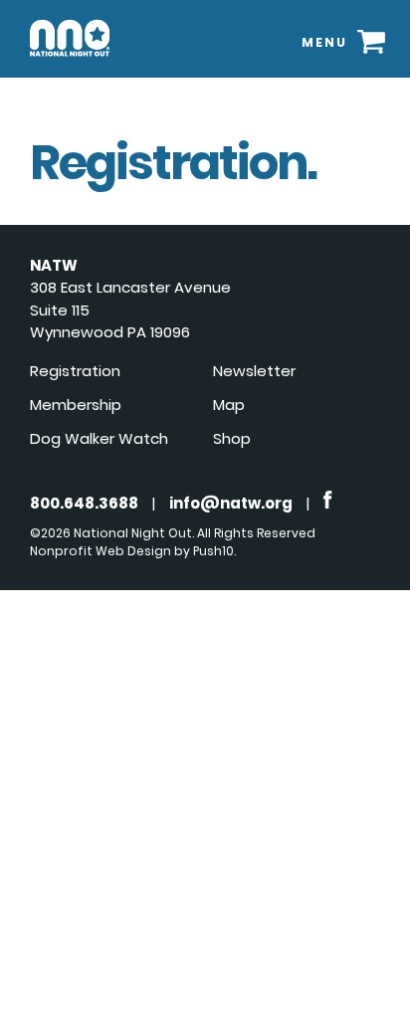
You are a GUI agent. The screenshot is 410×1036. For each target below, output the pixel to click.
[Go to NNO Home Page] (69, 60)
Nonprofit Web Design (100, 550)
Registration (75, 370)
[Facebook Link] (327, 503)
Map (229, 404)
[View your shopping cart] (371, 41)
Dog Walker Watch (99, 438)
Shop (232, 438)
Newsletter (254, 370)
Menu (324, 42)
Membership (75, 404)
